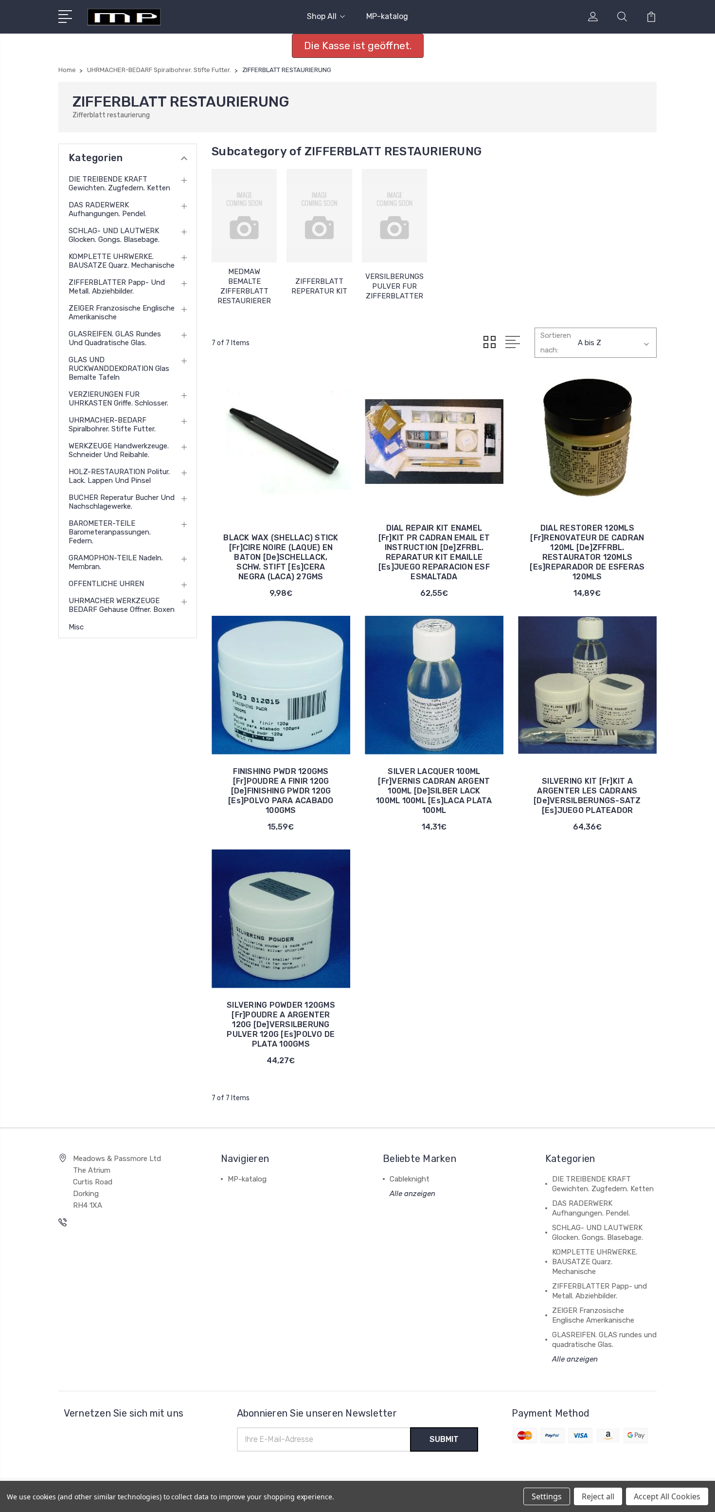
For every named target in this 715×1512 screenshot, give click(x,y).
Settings (547, 1496)
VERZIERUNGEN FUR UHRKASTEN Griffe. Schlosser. (118, 398)
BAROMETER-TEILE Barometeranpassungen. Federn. (110, 532)
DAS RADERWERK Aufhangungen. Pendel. (107, 209)
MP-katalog (387, 16)
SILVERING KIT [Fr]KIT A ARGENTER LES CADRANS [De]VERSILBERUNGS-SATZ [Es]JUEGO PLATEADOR (587, 795)
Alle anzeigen (412, 1193)
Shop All (322, 16)
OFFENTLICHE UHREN (106, 583)
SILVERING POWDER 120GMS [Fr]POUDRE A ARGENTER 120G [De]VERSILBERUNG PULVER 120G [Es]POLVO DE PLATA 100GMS (281, 1024)
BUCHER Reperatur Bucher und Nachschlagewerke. (122, 502)
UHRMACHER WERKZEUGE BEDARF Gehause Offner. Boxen (122, 605)
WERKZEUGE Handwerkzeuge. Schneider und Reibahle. (119, 450)
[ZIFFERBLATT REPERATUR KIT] (319, 215)
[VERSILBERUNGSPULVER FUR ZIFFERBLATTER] (394, 215)
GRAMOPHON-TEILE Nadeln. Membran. (116, 562)
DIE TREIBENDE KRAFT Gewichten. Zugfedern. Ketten (119, 183)
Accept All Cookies (667, 1496)
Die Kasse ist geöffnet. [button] (357, 45)
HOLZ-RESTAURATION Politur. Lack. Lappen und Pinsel (119, 476)
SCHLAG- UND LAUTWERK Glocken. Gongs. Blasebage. (114, 235)
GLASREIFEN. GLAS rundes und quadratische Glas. (115, 338)
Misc (76, 627)
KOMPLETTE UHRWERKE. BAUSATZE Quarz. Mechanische (122, 261)
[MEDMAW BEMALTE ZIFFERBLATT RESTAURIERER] (244, 215)
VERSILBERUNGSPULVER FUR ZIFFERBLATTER (394, 286)
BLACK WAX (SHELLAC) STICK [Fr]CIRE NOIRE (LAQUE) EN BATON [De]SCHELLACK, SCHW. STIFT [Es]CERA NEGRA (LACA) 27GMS (280, 557)
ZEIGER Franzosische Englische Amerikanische (122, 312)
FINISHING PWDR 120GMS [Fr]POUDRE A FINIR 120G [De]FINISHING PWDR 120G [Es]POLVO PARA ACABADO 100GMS (281, 791)
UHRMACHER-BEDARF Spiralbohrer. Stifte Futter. (112, 424)
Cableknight (409, 1179)
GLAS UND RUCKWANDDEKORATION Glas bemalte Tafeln (119, 368)
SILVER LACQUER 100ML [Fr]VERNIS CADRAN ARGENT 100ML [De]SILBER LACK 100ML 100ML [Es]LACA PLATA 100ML (434, 791)
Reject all (598, 1496)
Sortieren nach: (555, 342)
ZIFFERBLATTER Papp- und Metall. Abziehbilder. (117, 286)
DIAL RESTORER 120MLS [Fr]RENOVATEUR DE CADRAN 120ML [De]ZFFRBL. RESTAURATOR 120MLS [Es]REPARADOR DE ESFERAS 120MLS (587, 552)
